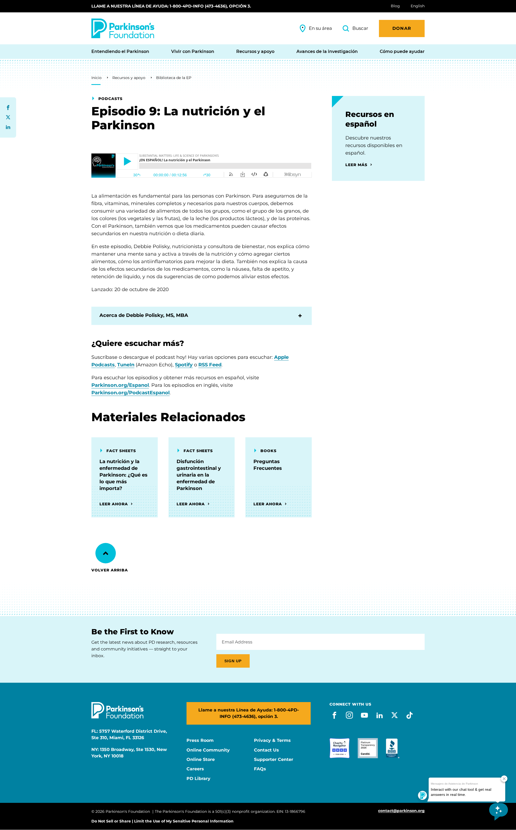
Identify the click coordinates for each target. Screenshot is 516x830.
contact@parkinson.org (401, 811)
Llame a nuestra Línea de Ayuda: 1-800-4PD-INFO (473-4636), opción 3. (171, 6)
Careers (195, 769)
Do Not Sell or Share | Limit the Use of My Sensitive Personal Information (162, 821)
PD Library (198, 778)
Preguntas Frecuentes (267, 465)
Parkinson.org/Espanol (120, 385)
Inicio (96, 77)
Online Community (208, 750)
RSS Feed (209, 365)
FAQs (260, 769)
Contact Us (266, 750)
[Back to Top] (105, 553)
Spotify (184, 365)
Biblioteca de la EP (173, 77)
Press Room (200, 740)
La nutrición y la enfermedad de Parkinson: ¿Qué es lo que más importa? (123, 475)
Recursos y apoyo (128, 77)
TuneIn (125, 365)
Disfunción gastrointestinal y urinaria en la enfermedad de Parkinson (199, 475)
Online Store (201, 759)
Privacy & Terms (272, 740)
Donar (401, 28)
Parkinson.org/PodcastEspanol (130, 393)
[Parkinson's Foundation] (122, 28)
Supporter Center (273, 759)
